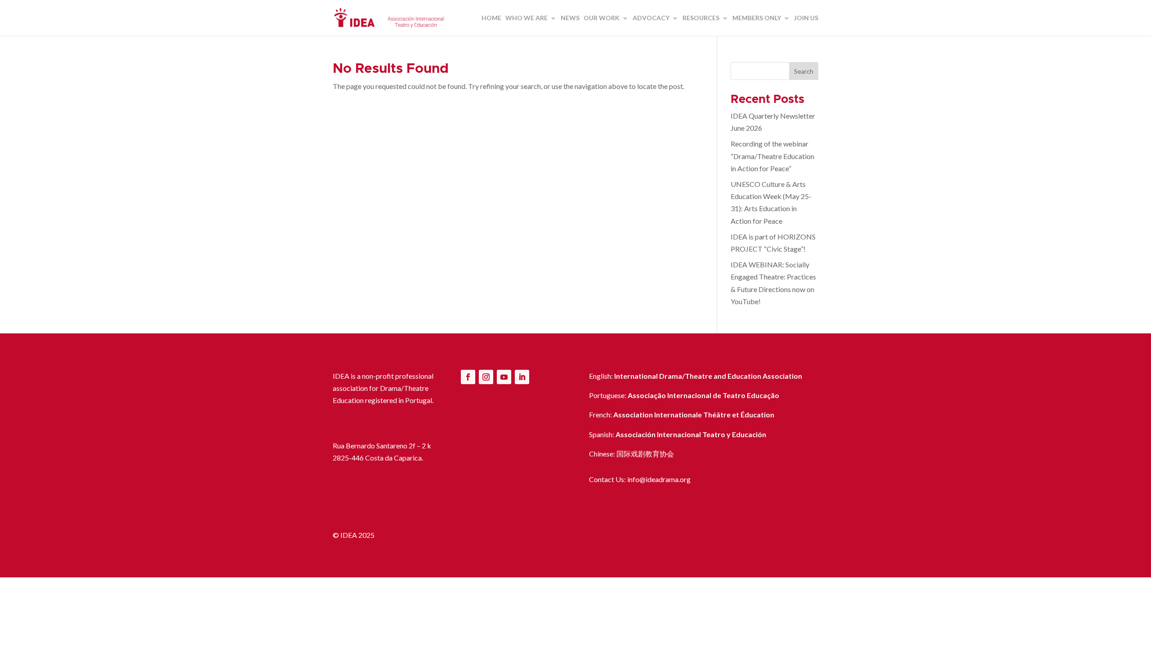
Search (803, 71)
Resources (701, 18)
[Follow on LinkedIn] (522, 377)
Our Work (602, 18)
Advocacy (651, 18)
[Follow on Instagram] (486, 377)
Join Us (806, 18)
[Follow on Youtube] (504, 377)
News (570, 18)
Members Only (756, 18)
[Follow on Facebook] (468, 377)
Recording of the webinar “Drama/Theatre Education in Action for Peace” (772, 155)
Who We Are (526, 18)
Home (491, 18)
